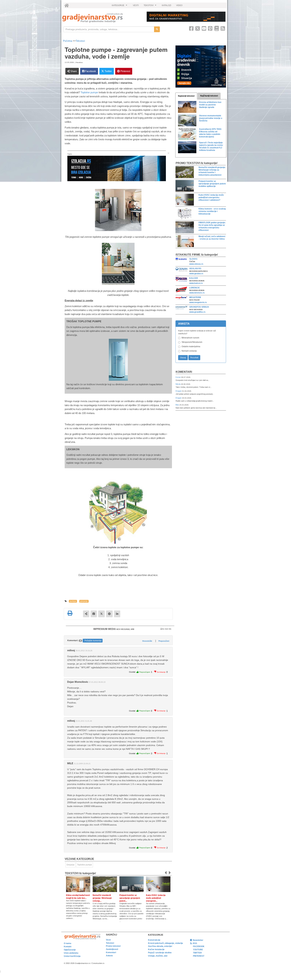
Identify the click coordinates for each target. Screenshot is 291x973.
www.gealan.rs (196, 273)
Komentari (184, 371)
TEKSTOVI (150, 6)
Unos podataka (71, 953)
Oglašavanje (70, 950)
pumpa (73, 601)
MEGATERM (195, 297)
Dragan (178, 391)
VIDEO (179, 5)
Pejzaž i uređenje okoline (160, 952)
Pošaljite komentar (93, 640)
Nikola (178, 384)
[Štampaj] (70, 613)
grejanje (84, 601)
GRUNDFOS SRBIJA (199, 307)
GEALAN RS (195, 268)
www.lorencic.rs (197, 293)
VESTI (136, 5)
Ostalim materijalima (191, 346)
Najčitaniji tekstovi (209, 96)
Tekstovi (80, 40)
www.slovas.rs (196, 264)
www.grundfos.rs (197, 312)
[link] (102, 18)
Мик (177, 405)
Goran (178, 377)
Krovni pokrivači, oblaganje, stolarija (165, 943)
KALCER (193, 278)
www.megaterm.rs (198, 302)
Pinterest (125, 71)
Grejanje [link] (70, 865)
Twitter (108, 71)
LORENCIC (194, 288)
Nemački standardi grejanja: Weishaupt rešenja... (102, 898)
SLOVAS (193, 259)
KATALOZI (166, 5)
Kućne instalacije (156, 949)
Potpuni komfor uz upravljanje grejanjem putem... (129, 898)
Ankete (109, 955)
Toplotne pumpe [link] (84, 865)
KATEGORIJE (120, 6)
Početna (68, 40)
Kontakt (67, 946)
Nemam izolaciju (189, 351)
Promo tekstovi (113, 946)
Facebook (90, 71)
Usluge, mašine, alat (157, 956)
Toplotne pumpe (89, 92)
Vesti (108, 940)
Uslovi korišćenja (72, 956)
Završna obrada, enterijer (160, 946)
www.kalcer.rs (196, 283)
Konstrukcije (154, 940)
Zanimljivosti (112, 949)
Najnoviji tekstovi (186, 96)
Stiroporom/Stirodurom (192, 342)
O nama (67, 943)
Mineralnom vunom (190, 338)
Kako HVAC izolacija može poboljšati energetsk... (156, 898)
